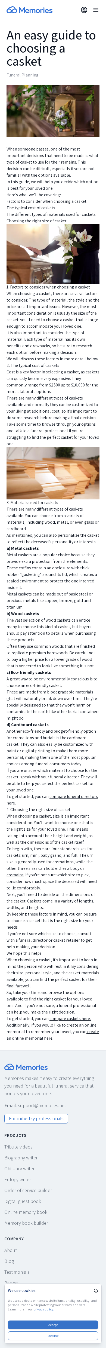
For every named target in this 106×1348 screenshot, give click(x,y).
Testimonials (17, 1272)
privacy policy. (43, 1309)
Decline (53, 1336)
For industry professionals (36, 1118)
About (10, 1250)
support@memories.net (42, 1105)
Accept (53, 1325)
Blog (9, 1261)
